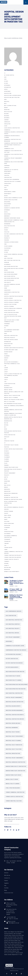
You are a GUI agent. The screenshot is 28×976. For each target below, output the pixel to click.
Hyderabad (7, 323)
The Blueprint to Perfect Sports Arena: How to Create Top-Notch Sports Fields (16, 582)
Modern (6, 407)
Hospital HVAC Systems (10, 304)
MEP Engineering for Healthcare (12, 403)
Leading (6, 377)
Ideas (5, 333)
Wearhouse (7, 569)
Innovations (7, 345)
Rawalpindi (7, 481)
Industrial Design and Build (13, 723)
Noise (5, 429)
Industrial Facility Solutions (14, 749)
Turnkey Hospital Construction (14, 796)
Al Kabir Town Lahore (18, 937)
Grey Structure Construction (12, 260)
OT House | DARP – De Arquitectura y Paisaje (16, 589)
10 (4, 73)
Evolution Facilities (9, 225)
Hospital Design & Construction (12, 300)
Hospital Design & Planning (11, 302)
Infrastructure (8, 343)
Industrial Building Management (14, 710)
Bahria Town (7, 932)
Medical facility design (12, 779)
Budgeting (7, 109)
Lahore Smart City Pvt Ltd (17, 942)
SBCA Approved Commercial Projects (14, 507)
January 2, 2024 (13, 600)
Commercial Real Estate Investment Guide (13, 162)
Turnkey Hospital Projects (11, 559)
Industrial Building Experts (13, 706)
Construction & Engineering (11, 179)
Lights (6, 379)
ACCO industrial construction (14, 619)
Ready (5, 483)
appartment (7, 91)
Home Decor (7, 290)
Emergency (7, 216)
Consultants (7, 183)
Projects (6, 475)
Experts (6, 227)
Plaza (5, 463)
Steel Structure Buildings (13, 788)
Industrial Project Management (14, 757)
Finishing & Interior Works (11, 242)
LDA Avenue (11, 940)
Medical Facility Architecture (12, 395)
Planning (6, 461)
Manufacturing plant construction (15, 770)
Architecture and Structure (11, 97)
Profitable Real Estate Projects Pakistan (13, 470)
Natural (6, 425)
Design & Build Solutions (10, 199)
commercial (7, 130)
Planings (6, 459)
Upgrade (6, 563)
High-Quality (7, 282)
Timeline (6, 543)
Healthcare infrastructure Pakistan (15, 688)
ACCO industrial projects (12, 628)
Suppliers (6, 883)
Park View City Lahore (9, 944)
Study (5, 529)
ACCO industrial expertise (13, 624)
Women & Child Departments (11, 571)
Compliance (7, 173)
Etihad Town (7, 942)
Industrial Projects (9, 337)
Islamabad (7, 355)
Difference (7, 210)
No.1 (5, 427)
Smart (6, 519)
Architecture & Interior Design (12, 95)
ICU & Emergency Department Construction (11, 330)
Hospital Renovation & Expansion (13, 308)
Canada (9, 954)
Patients (6, 451)
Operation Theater (9, 440)
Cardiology (7, 121)
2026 (5, 79)
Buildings (6, 115)
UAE (17, 953)
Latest (6, 369)
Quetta (6, 477)
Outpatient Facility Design (11, 445)
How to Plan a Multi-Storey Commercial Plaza (11, 320)
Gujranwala (7, 264)
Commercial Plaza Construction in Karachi (13, 155)
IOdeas (6, 353)
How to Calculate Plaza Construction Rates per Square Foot (12, 316)
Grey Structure (8, 258)
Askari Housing (17, 946)
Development (7, 203)
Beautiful (6, 101)
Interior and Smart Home (11, 349)
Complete (6, 167)
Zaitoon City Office (16, 935)
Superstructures (8, 531)
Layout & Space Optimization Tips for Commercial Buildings (13, 374)
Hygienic (6, 325)
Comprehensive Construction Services (16, 650)
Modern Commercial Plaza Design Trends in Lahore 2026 (13, 414)
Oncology (6, 436)
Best (5, 103)
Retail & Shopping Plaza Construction (10, 502)
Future (6, 252)
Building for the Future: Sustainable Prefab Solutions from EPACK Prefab (16, 597)
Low (5, 381)
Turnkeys (6, 561)
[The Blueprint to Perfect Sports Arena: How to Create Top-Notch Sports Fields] (6, 582)
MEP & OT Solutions (9, 401)
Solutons (6, 521)
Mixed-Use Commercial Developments (14, 405)
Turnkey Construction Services (12, 557)
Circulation (7, 123)
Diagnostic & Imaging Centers (12, 207)
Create (6, 189)
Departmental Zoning (10, 191)
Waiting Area (7, 567)
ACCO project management (13, 637)
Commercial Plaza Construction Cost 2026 (12, 151)
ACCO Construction (11, 615)
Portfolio (6, 888)
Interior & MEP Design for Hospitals (13, 347)
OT (5, 443)
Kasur (5, 360)
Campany (6, 119)
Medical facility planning (12, 783)
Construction (8, 177)
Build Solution (8, 111)
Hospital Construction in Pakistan (13, 296)
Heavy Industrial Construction (14, 693)
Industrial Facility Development (14, 736)
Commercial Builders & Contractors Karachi (14, 132)
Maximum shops (8, 387)
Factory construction (12, 658)
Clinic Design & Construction (12, 128)
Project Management (9, 473)
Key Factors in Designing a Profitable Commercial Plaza (12, 362)
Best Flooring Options (10, 105)
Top (5, 545)
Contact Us (7, 878)
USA (21, 954)
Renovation (7, 491)
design (6, 195)
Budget (6, 107)
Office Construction (9, 434)
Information (7, 341)
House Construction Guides (11, 312)
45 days (6, 83)
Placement (7, 457)
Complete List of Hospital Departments (11, 170)
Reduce (6, 487)
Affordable (7, 85)
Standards (7, 527)
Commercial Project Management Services (13, 159)
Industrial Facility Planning (13, 740)
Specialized (7, 525)
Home (5, 288)
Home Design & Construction (11, 292)
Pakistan (6, 447)
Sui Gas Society (12, 949)
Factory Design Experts (12, 667)
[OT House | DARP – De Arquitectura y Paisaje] (6, 590)
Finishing (6, 240)
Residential (7, 495)
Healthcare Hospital (9, 276)
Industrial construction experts (15, 714)
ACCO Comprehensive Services (13, 611)
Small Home (7, 517)
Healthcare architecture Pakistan (15, 671)
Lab (5, 365)
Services (6, 509)
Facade (6, 230)
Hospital (6, 294)
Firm (5, 244)
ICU (5, 327)
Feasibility (7, 238)
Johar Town (10, 946)
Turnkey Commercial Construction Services (13, 552)
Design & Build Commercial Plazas (13, 197)
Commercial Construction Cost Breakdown (12, 140)
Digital (6, 212)
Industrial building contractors (14, 701)
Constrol (6, 175)
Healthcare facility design (13, 676)
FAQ (5, 885)
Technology (7, 541)
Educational (7, 214)
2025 (5, 77)
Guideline (6, 262)
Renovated (7, 489)
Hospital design (8, 298)
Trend (5, 549)
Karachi (6, 357)
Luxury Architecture (9, 383)
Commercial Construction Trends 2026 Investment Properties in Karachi (13, 145)
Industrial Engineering (12, 727)
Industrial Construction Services (15, 719)
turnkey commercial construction (15, 792)
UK (19, 953)
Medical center (8, 389)
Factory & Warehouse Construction (13, 234)
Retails (6, 505)
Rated (5, 479)
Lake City (15, 933)
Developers (7, 201)
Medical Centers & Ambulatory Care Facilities (13, 392)
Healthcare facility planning (13, 680)
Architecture (7, 93)
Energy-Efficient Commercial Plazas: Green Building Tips (14, 221)
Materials (7, 385)
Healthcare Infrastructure (11, 278)
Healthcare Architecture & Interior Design (14, 269)
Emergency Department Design (12, 218)
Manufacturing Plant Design (13, 775)
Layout (6, 371)
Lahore (6, 367)
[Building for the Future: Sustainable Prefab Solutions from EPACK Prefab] (6, 596)
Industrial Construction (11, 335)
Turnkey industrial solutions (14, 800)
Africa (5, 89)
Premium (6, 465)
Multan (6, 423)
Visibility (6, 565)
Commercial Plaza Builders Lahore (15, 645)
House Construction (9, 310)
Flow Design (7, 248)
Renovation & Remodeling (11, 493)
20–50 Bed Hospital (9, 75)
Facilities (6, 232)
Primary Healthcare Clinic (11, 467)
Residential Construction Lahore (13, 499)
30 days (6, 81)
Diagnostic (7, 205)
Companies (7, 165)
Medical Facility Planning (11, 397)
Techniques (7, 539)
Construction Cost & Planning (12, 181)
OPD (5, 438)
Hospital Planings (9, 306)
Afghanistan (7, 87)
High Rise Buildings (9, 280)
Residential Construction (11, 497)
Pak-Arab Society (8, 939)
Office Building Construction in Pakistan (12, 431)
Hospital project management (14, 697)
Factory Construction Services (14, 663)
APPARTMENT (9, 641)
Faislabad (6, 236)
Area (5, 99)
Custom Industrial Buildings (13, 654)
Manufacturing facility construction (16, 766)
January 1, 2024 (13, 586)
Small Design (7, 515)
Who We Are (7, 875)
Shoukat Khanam (8, 511)
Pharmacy (6, 455)
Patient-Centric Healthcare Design (13, 449)
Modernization (8, 421)
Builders (6, 113)
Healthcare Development (11, 274)
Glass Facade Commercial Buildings (13, 254)
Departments (7, 193)
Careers (6, 880)
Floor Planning (8, 246)
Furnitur (6, 250)
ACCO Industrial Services (12, 632)
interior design (8, 351)
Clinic (5, 125)
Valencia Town (15, 951)
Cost (5, 187)
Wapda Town (14, 932)
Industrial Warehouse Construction (15, 762)
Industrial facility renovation (14, 744)
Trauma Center (8, 547)
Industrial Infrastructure (13, 753)
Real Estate (7, 485)
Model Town (17, 940)
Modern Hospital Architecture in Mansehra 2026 (13, 418)
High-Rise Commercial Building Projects (12, 285)
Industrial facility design (12, 732)
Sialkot (6, 513)
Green (5, 256)
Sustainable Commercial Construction (10, 536)
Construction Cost (8, 892)
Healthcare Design (9, 272)
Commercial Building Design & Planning (12, 136)
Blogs (5, 890)
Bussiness (6, 117)
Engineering (7, 223)
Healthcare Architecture (11, 266)
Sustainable (7, 533)
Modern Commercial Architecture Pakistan (13, 410)
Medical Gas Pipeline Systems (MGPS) (14, 399)
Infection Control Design (11, 339)
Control (6, 185)
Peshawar (6, 453)
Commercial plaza (9, 148)
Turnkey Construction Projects (13, 555)
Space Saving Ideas (9, 523)
